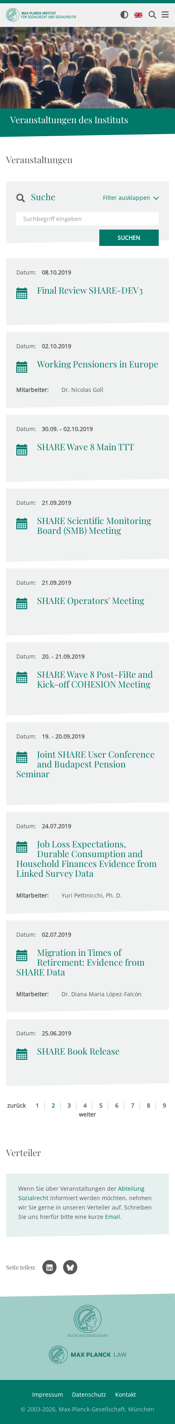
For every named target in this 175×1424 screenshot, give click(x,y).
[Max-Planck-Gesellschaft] (87, 1321)
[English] (138, 15)
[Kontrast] (124, 15)
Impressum (47, 1394)
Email (112, 1217)
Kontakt (125, 1394)
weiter (87, 1114)
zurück (16, 1105)
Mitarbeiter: (32, 390)
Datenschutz (89, 1394)
